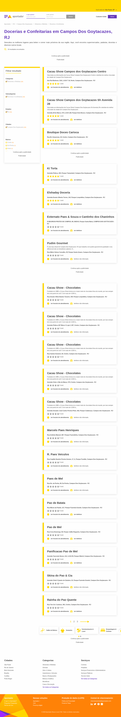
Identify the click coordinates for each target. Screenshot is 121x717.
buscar (71, 16)
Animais (45, 667)
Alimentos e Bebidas (49, 664)
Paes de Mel (55, 478)
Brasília (6, 673)
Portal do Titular (66, 703)
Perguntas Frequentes (10, 703)
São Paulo (7, 664)
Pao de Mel (54, 527)
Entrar (112, 16)
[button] (78, 636)
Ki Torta (52, 168)
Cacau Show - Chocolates (64, 287)
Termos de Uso (8, 705)
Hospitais (84, 667)
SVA (34, 703)
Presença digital (37, 705)
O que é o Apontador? (10, 701)
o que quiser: (30, 14)
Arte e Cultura (47, 670)
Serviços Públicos (86, 673)
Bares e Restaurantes (49, 676)
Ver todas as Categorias (51, 687)
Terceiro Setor (85, 676)
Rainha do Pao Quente (61, 599)
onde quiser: (50, 14)
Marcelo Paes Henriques (63, 430)
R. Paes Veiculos (58, 454)
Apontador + (36, 701)
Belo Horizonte (9, 670)
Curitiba (6, 676)
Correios (83, 664)
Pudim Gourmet (57, 243)
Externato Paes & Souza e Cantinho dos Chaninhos (80, 216)
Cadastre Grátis (101, 16)
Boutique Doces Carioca (63, 132)
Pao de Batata (56, 502)
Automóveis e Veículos (50, 673)
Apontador (7, 24)
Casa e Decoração (48, 684)
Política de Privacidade (68, 701)
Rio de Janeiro (8, 667)
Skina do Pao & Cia (59, 575)
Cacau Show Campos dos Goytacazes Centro (76, 71)
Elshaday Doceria (58, 192)
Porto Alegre (8, 678)
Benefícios (46, 681)
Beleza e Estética (48, 678)
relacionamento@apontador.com (101, 701)
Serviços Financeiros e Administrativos (93, 670)
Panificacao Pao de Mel (62, 551)
